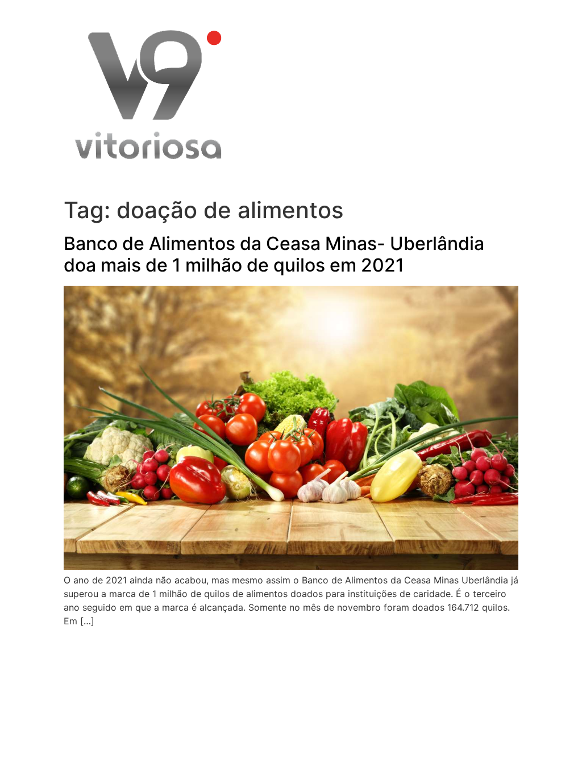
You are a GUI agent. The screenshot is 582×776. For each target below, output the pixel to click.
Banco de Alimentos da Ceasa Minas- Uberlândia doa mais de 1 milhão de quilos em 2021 (274, 254)
